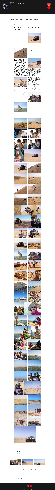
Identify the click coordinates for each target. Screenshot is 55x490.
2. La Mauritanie (26, 19)
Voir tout (44, 457)
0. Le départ (16, 19)
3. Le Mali (31, 19)
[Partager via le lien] (19, 451)
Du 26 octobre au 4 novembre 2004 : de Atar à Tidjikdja (27, 467)
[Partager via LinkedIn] (17, 451)
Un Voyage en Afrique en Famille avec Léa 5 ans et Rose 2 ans (20, 3)
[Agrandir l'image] (20, 123)
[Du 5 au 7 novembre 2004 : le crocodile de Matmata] (15, 462)
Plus (40, 19)
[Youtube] (49, 7)
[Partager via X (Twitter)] (15, 451)
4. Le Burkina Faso (35, 19)
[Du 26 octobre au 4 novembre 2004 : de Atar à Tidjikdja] (27, 462)
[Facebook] (27, 486)
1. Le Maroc (21, 19)
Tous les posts (12, 19)
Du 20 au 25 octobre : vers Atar (39, 466)
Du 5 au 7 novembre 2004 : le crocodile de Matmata (15, 467)
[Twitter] (31, 486)
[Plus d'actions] (40, 24)
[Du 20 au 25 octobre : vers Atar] (39, 462)
